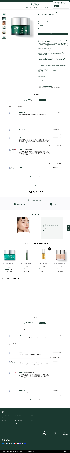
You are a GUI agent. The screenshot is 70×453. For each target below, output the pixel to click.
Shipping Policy (17, 418)
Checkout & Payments (32, 418)
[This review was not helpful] (60, 134)
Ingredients (49, 48)
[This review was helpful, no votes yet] (58, 125)
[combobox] (13, 106)
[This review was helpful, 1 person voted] (58, 163)
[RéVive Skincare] (35, 5)
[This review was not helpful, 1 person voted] (60, 172)
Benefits (39, 48)
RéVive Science (4, 417)
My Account (3, 422)
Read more (26, 142)
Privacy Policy (31, 420)
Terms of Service (31, 422)
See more (10, 122)
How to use (44, 48)
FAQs (29, 417)
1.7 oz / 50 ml (40, 25)
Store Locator (4, 420)
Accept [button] (65, 451)
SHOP (27, 7)
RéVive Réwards (4, 418)
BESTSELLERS (34, 7)
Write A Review (42, 100)
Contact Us (17, 417)
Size (38, 23)
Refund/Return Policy (18, 420)
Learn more (56, 6)
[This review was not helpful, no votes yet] (60, 125)
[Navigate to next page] (42, 176)
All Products (4, 423)
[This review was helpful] (58, 134)
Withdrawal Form (18, 423)
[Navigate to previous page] (28, 176)
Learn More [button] (32, 451)
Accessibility (31, 423)
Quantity (39, 28)
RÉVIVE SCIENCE (43, 7)
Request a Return (17, 422)
